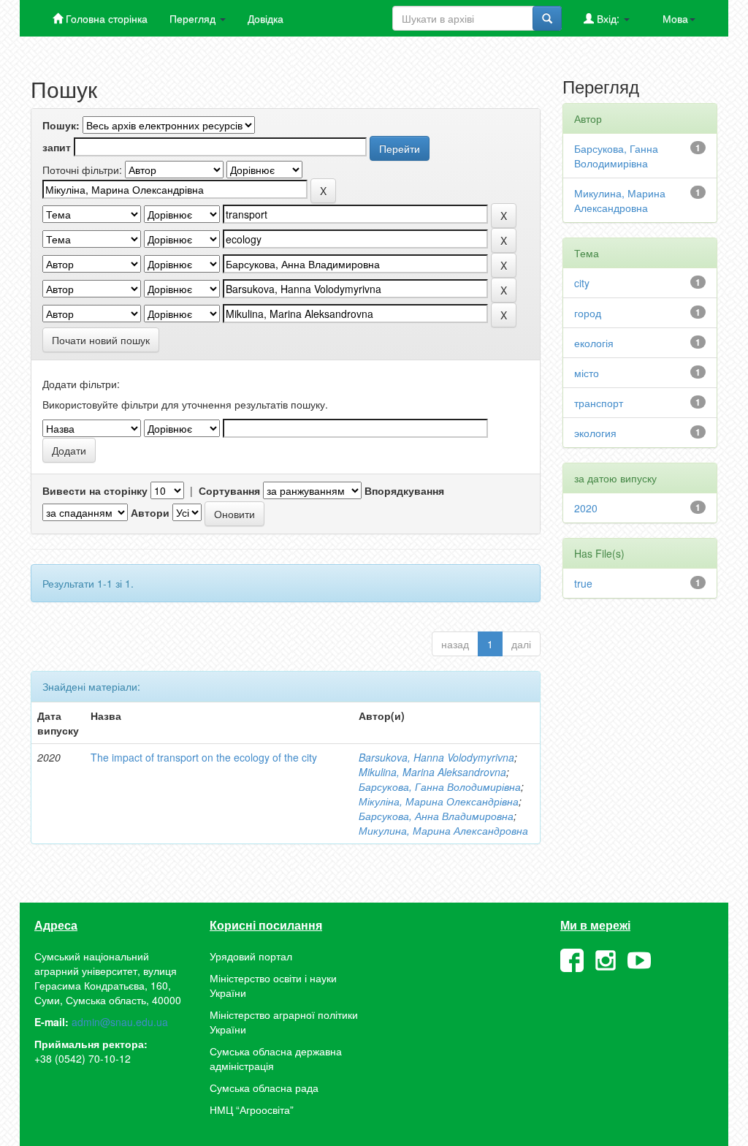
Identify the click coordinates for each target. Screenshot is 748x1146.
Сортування (229, 490)
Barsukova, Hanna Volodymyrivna (436, 757)
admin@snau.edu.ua (120, 1021)
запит (56, 147)
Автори (150, 512)
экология (595, 432)
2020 (586, 508)
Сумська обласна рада (264, 1087)
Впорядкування (404, 490)
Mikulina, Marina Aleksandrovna (432, 771)
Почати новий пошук (101, 340)
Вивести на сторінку (95, 490)
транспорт (598, 402)
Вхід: (608, 18)
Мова (675, 18)
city (581, 283)
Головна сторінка (105, 18)
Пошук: (61, 125)
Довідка (265, 18)
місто (586, 372)
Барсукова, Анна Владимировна (436, 815)
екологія (594, 342)
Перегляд (193, 18)
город (587, 313)
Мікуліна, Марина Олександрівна (439, 801)
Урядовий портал (251, 956)
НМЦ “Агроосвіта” (252, 1109)
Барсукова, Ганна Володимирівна (440, 786)
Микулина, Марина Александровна (443, 830)
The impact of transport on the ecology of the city (204, 757)
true (583, 583)
